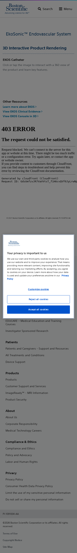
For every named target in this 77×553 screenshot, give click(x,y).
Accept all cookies (38, 309)
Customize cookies (38, 289)
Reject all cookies (38, 299)
